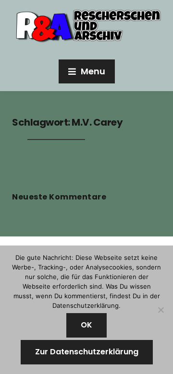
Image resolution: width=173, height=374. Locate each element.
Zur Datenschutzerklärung (86, 351)
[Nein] (161, 310)
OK (86, 324)
